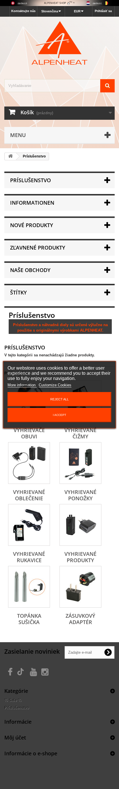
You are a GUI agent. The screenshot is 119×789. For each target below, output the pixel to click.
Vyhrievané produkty (80, 557)
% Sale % (12, 700)
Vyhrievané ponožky (80, 495)
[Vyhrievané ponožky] (80, 463)
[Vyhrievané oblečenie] (29, 463)
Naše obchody (30, 270)
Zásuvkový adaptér (80, 619)
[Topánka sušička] (29, 587)
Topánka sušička (29, 619)
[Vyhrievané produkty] (80, 525)
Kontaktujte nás (23, 11)
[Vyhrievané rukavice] (29, 525)
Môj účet (15, 737)
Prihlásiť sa (103, 11)
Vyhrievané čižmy (80, 433)
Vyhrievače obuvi (29, 433)
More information (22, 385)
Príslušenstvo (16, 708)
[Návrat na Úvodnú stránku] (10, 156)
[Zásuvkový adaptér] (80, 587)
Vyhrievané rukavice (29, 557)
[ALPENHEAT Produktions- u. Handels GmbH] (59, 43)
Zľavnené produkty (37, 247)
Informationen (32, 202)
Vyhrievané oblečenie (29, 495)
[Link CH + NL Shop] (59, 3)
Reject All (59, 399)
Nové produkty (31, 225)
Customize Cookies (55, 385)
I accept (59, 415)
